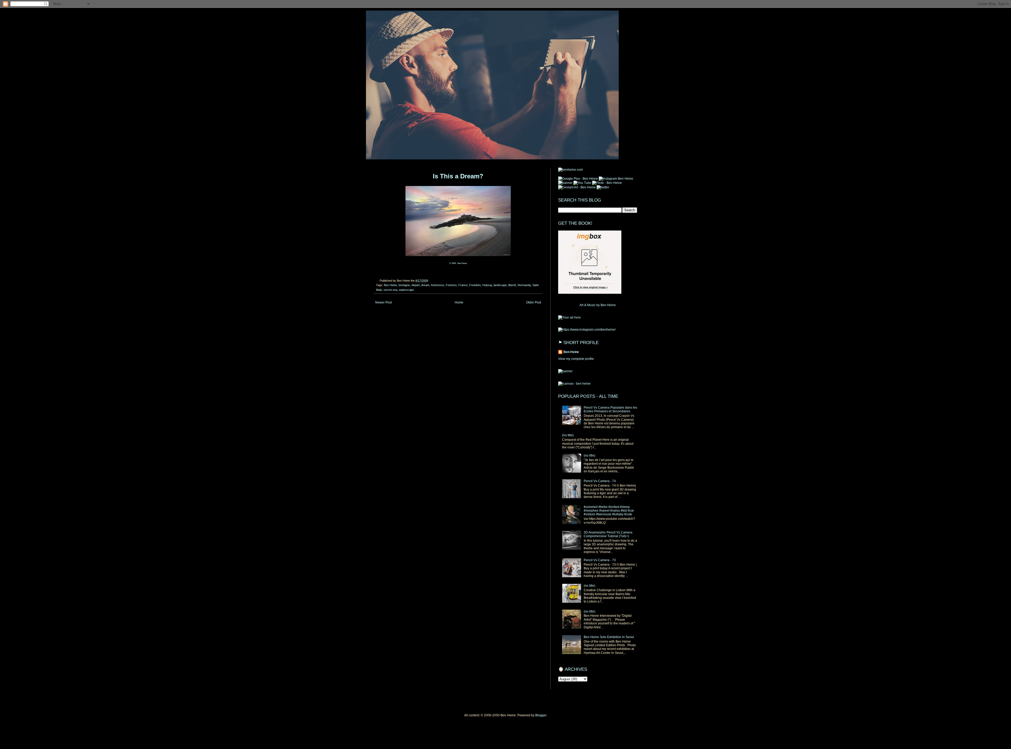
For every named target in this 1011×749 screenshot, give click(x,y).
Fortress (451, 285)
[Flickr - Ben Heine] (607, 183)
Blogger (540, 715)
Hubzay (487, 285)
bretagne (404, 285)
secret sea (390, 289)
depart (416, 285)
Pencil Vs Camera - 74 (600, 481)
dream (425, 285)
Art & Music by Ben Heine (597, 305)
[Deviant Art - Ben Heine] (577, 187)
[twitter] (603, 187)
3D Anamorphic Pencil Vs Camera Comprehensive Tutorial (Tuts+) (608, 534)
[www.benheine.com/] (570, 170)
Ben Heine (390, 285)
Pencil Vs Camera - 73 (600, 560)
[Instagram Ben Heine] (616, 178)
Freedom (475, 285)
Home (459, 302)
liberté (512, 285)
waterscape (406, 289)
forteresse (437, 285)
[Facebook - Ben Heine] (565, 183)
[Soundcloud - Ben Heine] (578, 178)
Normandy (524, 285)
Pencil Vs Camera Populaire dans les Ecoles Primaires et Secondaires (610, 409)
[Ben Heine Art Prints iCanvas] (569, 317)
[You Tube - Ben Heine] (582, 183)
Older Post (533, 302)
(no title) (568, 435)
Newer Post (383, 302)
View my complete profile (576, 359)
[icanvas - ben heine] (574, 383)
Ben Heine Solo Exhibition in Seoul (609, 637)
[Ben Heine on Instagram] (587, 329)
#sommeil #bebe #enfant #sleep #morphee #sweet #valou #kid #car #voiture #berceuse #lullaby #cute (609, 510)
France (463, 285)
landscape (500, 285)
